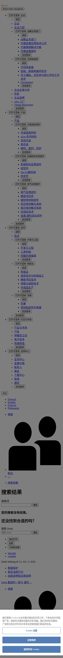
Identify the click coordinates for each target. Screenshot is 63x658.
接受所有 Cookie (31, 649)
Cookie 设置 (31, 630)
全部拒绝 (31, 640)
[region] (31, 632)
